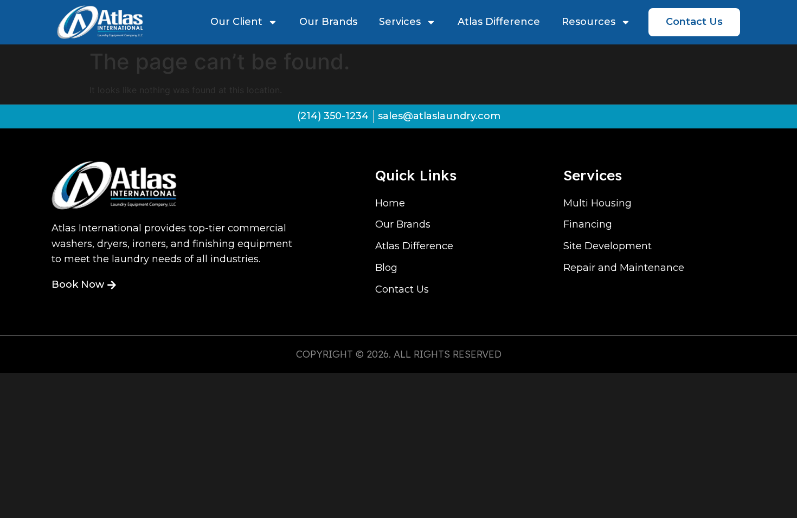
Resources (588, 22)
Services (400, 22)
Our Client (236, 22)
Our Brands (328, 22)
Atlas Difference (499, 22)
